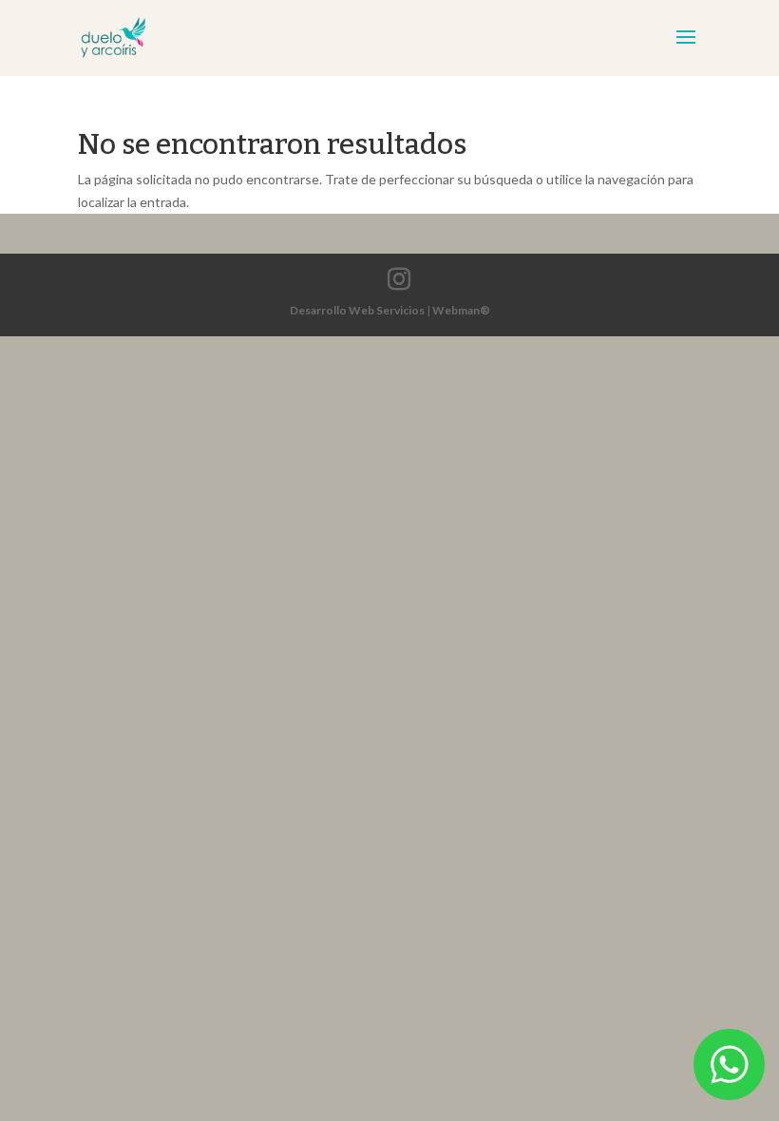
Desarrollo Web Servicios (357, 310)
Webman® (461, 310)
